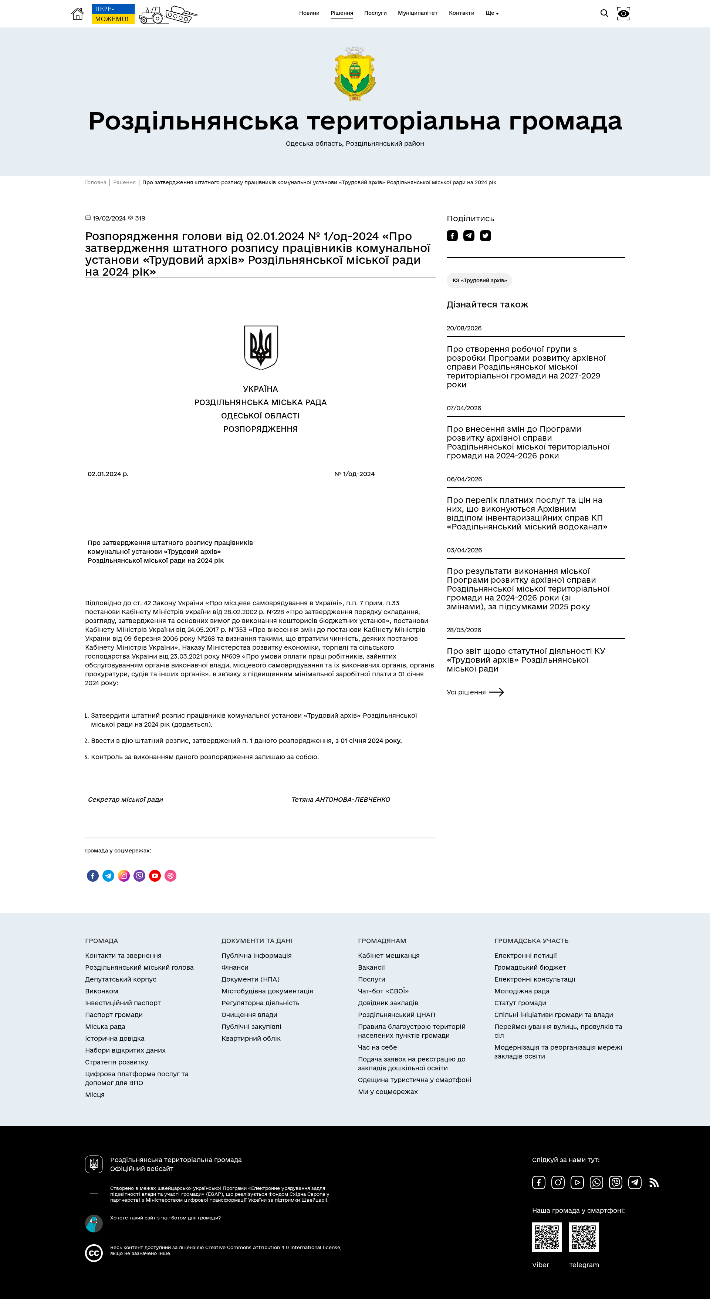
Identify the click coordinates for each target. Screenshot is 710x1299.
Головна (95, 182)
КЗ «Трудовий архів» (480, 280)
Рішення (124, 182)
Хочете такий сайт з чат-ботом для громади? (165, 1217)
